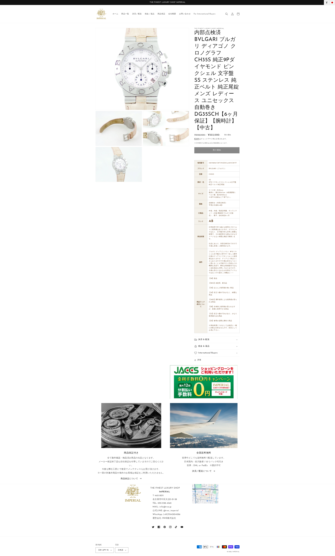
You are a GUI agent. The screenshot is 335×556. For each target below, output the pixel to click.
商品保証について (129, 479)
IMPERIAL (235, 551)
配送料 (196, 139)
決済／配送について (202, 471)
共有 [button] (199, 360)
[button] (227, 14)
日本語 (120, 550)
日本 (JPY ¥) (103, 550)
